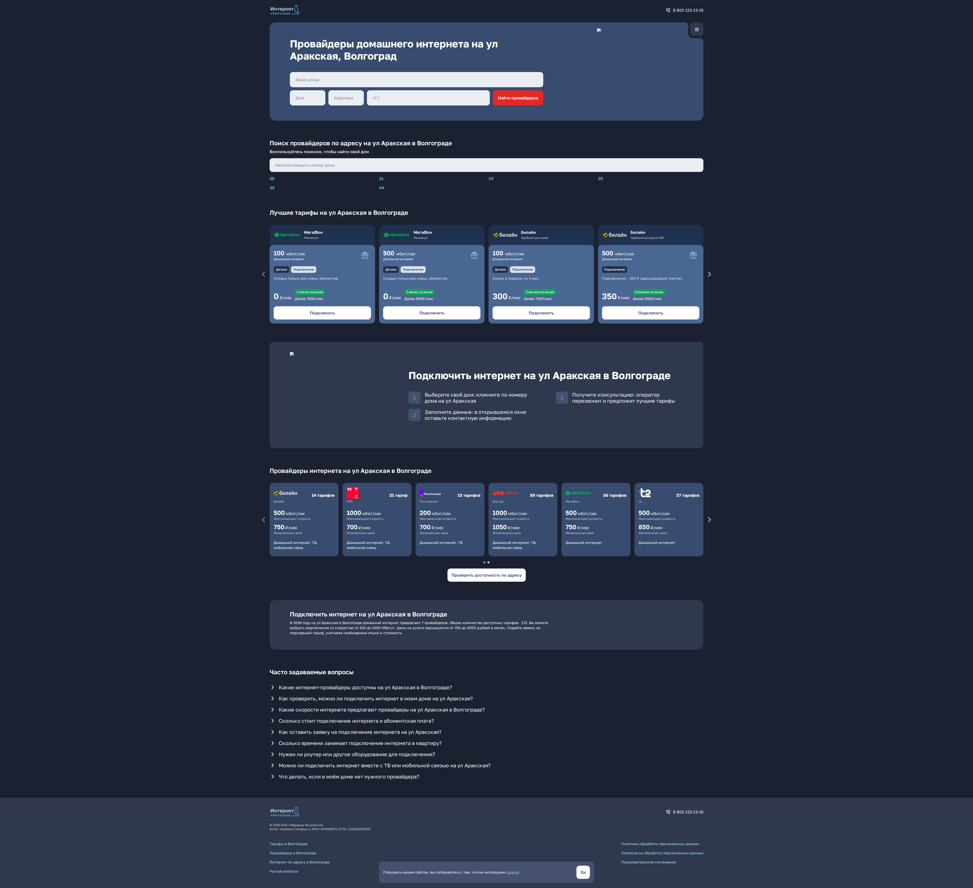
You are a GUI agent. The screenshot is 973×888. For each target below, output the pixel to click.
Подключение (303, 269)
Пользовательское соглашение (648, 862)
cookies (512, 872)
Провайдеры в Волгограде (293, 853)
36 (272, 187)
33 (491, 178)
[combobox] (416, 80)
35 (600, 178)
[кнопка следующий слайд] (709, 274)
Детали (281, 269)
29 (272, 178)
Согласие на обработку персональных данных (662, 853)
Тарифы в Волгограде (289, 844)
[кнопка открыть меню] (696, 29)
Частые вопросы (284, 871)
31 (381, 178)
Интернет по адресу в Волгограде (300, 862)
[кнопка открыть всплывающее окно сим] (365, 255)
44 (381, 187)
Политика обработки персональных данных (660, 844)
